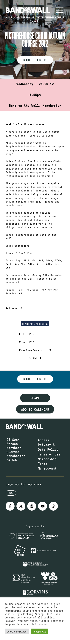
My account (47, 468)
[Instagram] (31, 506)
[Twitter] (20, 506)
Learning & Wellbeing (35, 323)
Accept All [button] (39, 631)
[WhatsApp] (53, 506)
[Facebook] (10, 506)
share (35, 398)
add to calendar (35, 409)
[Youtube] (42, 506)
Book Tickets (35, 59)
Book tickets (35, 378)
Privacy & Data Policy (48, 447)
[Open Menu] (59, 10)
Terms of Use (49, 454)
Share (33, 358)
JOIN (11, 493)
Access (43, 440)
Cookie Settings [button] (17, 631)
